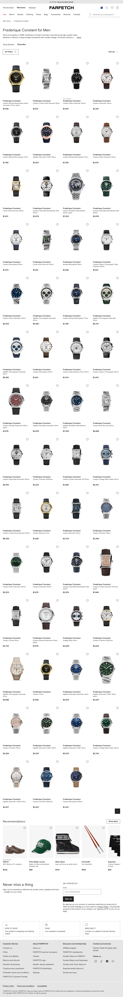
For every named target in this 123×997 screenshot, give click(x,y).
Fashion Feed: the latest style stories (105, 949)
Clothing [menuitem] (29, 14)
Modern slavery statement (43, 964)
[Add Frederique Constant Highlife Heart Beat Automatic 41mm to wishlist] (57, 385)
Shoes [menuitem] (38, 14)
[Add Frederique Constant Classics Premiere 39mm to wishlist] (117, 493)
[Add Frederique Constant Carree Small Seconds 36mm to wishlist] (27, 171)
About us (36, 948)
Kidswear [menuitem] (32, 8)
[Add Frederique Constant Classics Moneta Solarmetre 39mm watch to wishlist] (27, 385)
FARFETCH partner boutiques (45, 952)
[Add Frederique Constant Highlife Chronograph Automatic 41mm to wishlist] (57, 278)
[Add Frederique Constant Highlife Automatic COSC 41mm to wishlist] (87, 708)
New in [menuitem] (12, 14)
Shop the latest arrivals (65, 2)
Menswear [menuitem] (21, 8)
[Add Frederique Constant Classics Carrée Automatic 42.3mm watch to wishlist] (117, 547)
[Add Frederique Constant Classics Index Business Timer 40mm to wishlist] (87, 332)
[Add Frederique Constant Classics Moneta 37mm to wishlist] (57, 493)
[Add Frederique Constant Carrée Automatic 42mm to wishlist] (87, 493)
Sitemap (36, 972)
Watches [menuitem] (67, 14)
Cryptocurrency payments (13, 968)
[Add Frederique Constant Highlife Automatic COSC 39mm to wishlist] (57, 117)
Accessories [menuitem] (56, 14)
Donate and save (70, 972)
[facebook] (107, 961)
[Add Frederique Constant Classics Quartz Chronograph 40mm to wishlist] (117, 332)
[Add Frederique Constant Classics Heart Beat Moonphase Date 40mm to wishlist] (57, 171)
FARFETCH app (39, 960)
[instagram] (95, 961)
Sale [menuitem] (4, 14)
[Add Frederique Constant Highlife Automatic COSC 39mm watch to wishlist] (117, 654)
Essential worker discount (73, 968)
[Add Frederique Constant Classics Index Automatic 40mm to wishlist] (87, 63)
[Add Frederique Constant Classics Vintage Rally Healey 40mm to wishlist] (117, 708)
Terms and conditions (25, 986)
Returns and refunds (11, 960)
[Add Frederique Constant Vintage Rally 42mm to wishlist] (87, 600)
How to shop (11, 928)
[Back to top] (117, 811)
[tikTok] (101, 961)
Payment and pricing (11, 964)
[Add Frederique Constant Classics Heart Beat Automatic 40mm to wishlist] (27, 439)
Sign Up (68, 899)
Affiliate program (69, 948)
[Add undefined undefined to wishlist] (24, 828)
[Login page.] (107, 7)
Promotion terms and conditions (16, 972)
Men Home (7, 21)
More (79, 37)
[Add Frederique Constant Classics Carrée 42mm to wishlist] (27, 600)
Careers (36, 956)
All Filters (9, 52)
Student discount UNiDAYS (74, 956)
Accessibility (42, 986)
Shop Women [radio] (8, 45)
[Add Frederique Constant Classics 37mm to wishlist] (57, 654)
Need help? (90, 928)
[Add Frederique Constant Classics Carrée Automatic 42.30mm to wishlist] (87, 439)
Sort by (112, 52)
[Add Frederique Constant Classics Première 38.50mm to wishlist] (57, 439)
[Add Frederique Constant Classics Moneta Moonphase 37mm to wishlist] (27, 117)
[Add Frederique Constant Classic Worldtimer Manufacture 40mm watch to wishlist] (87, 171)
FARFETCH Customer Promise (15, 977)
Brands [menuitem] (20, 14)
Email (65, 887)
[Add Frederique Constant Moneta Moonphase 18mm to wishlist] (87, 224)
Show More (113, 821)
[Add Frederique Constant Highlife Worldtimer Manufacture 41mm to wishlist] (87, 385)
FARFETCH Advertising (42, 968)
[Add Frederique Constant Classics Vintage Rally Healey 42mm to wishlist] (117, 439)
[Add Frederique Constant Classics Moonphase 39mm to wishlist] (27, 224)
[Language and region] (101, 7)
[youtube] (113, 961)
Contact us (7, 948)
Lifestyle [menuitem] (76, 14)
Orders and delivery (11, 956)
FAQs (47, 928)
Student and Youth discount (74, 964)
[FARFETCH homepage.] (61, 7)
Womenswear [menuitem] (8, 8)
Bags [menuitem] (46, 14)
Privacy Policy (103, 907)
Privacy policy (8, 986)
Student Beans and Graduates (75, 960)
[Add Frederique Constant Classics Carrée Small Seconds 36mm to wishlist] (57, 63)
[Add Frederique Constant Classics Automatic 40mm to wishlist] (117, 63)
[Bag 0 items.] (117, 7)
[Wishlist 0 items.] (112, 7)
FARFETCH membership (72, 952)
